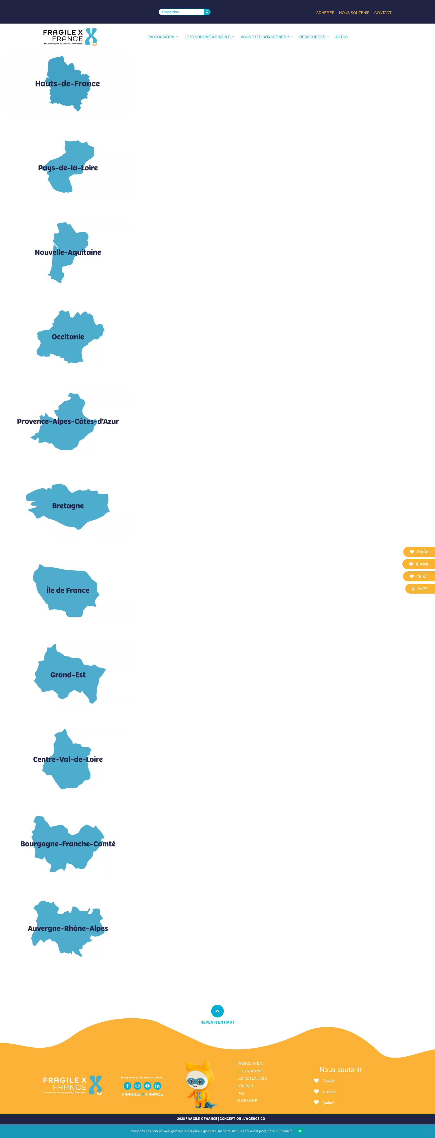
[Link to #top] (217, 1011)
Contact (245, 1085)
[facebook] (127, 1086)
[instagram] (137, 1086)
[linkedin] (157, 1086)
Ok (300, 1131)
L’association (250, 1063)
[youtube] (147, 1086)
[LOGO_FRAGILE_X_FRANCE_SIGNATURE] (70, 37)
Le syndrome (250, 1070)
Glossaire (247, 1100)
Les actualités (252, 1078)
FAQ (240, 1093)
